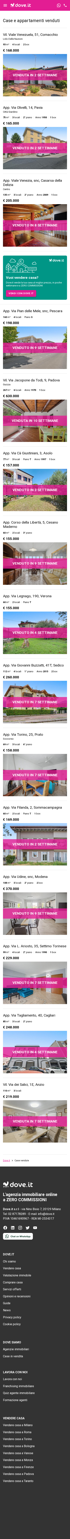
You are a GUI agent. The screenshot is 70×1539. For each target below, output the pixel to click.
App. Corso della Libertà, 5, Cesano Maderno (30, 524)
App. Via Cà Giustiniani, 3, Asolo (27, 453)
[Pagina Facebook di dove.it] (5, 1229)
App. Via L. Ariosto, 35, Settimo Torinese (34, 946)
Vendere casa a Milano (18, 1425)
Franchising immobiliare (18, 1386)
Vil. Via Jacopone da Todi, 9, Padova (31, 380)
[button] (21, 293)
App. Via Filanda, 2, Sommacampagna (32, 807)
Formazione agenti (15, 1400)
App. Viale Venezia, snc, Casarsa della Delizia (32, 182)
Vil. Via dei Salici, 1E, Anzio (23, 1084)
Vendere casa (12, 1268)
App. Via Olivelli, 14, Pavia (23, 107)
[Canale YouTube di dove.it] (35, 1229)
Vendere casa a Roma (17, 1432)
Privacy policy (12, 1317)
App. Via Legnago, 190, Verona (27, 596)
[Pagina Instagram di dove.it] (20, 1229)
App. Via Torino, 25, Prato (23, 734)
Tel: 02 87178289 (14, 1214)
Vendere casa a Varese (18, 1453)
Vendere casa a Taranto (18, 1481)
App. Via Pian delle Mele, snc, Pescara (32, 311)
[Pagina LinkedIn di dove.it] (12, 1229)
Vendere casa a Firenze (18, 1467)
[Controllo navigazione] (5, 5)
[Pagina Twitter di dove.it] (27, 1229)
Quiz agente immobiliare (19, 1393)
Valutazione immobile (17, 1275)
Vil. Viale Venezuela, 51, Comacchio (30, 34)
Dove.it (6, 1160)
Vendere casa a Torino (17, 1439)
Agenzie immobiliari (16, 1349)
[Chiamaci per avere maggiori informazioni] (65, 5)
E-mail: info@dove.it (41, 1214)
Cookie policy (12, 1324)
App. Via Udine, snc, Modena (25, 877)
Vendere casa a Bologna (19, 1446)
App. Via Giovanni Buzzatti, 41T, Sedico (33, 665)
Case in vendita (13, 1356)
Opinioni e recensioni (16, 1296)
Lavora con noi (12, 1379)
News (7, 1310)
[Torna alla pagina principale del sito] (20, 5)
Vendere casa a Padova (18, 1474)
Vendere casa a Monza (18, 1460)
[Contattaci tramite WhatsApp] (59, 5)
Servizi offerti (12, 1289)
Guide (6, 1303)
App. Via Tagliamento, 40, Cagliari (29, 1015)
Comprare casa (13, 1282)
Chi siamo (9, 1261)
